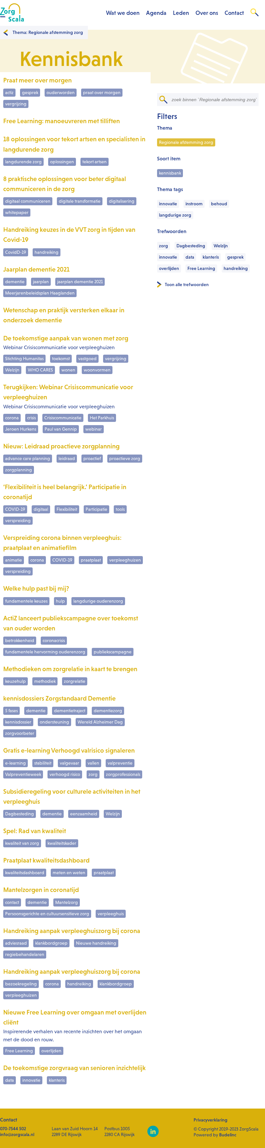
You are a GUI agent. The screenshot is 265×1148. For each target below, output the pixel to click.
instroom (194, 203)
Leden (181, 12)
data (190, 257)
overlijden (169, 268)
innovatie (168, 203)
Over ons (207, 12)
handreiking (236, 268)
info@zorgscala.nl (17, 1134)
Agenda (156, 12)
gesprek (235, 257)
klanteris (211, 257)
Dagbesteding (190, 245)
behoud (219, 203)
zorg (163, 245)
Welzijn (221, 245)
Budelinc (227, 1134)
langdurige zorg (175, 215)
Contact (234, 12)
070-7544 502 (13, 1128)
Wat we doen (123, 12)
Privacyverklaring (211, 1119)
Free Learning (201, 268)
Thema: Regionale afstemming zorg (48, 32)
